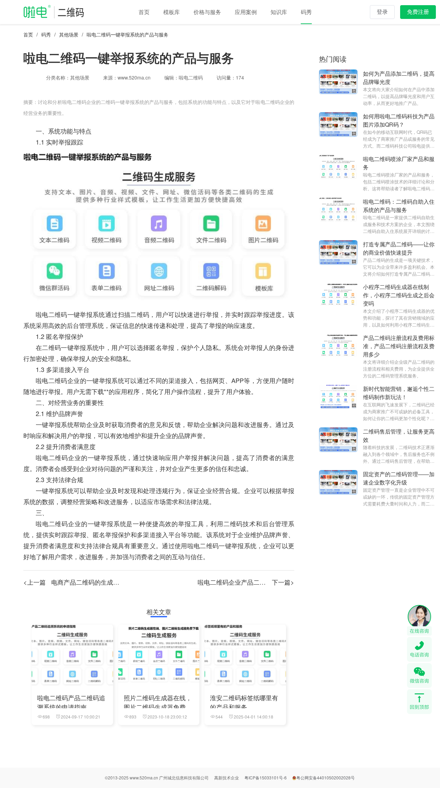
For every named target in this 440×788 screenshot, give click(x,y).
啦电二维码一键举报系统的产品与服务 (127, 34)
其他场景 (68, 34)
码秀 (46, 34)
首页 (28, 34)
